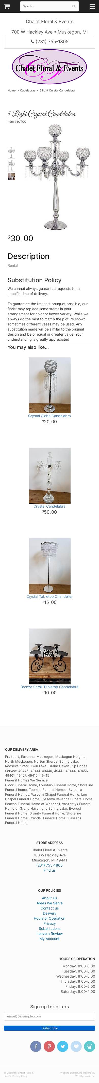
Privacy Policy (19, 1076)
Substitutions (49, 928)
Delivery (49, 913)
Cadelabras (27, 90)
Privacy (49, 923)
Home (12, 90)
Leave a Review (50, 933)
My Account (49, 938)
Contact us (50, 908)
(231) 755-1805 (51, 41)
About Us (49, 898)
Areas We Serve (50, 903)
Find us (50, 870)
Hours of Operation (49, 918)
